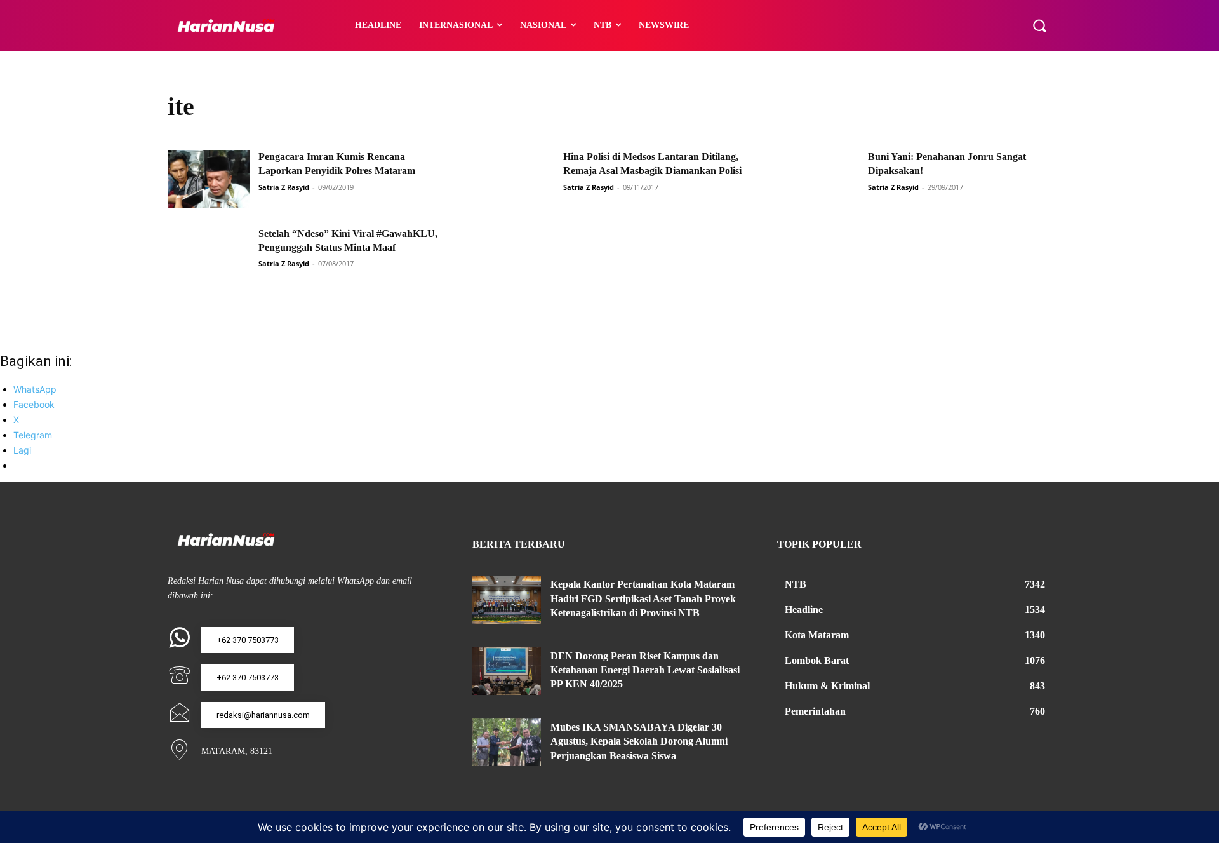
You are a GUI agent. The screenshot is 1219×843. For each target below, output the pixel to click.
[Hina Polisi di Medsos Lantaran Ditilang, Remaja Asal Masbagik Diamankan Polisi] (513, 179)
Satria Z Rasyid (283, 187)
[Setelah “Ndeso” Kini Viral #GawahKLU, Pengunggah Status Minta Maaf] (209, 256)
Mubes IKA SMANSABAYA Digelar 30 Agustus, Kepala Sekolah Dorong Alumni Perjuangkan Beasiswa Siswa (639, 741)
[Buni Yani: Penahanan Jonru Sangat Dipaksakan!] (818, 179)
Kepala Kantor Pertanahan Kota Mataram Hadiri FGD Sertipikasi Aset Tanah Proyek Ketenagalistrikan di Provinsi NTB (643, 598)
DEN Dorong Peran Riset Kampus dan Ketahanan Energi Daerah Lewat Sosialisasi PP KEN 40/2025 (645, 670)
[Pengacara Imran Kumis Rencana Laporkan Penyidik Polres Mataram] (209, 179)
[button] (1039, 25)
